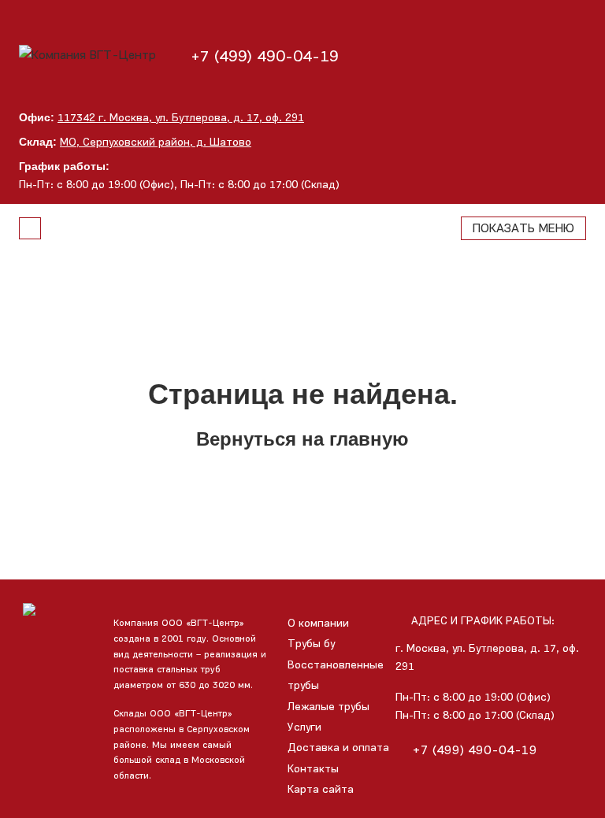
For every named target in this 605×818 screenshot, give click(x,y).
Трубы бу (311, 643)
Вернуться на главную (302, 439)
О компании (318, 623)
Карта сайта (321, 789)
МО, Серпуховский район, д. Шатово (155, 142)
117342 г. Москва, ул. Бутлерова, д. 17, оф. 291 (181, 117)
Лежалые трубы (328, 706)
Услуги (304, 727)
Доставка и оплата (338, 747)
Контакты (313, 768)
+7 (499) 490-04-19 (265, 55)
